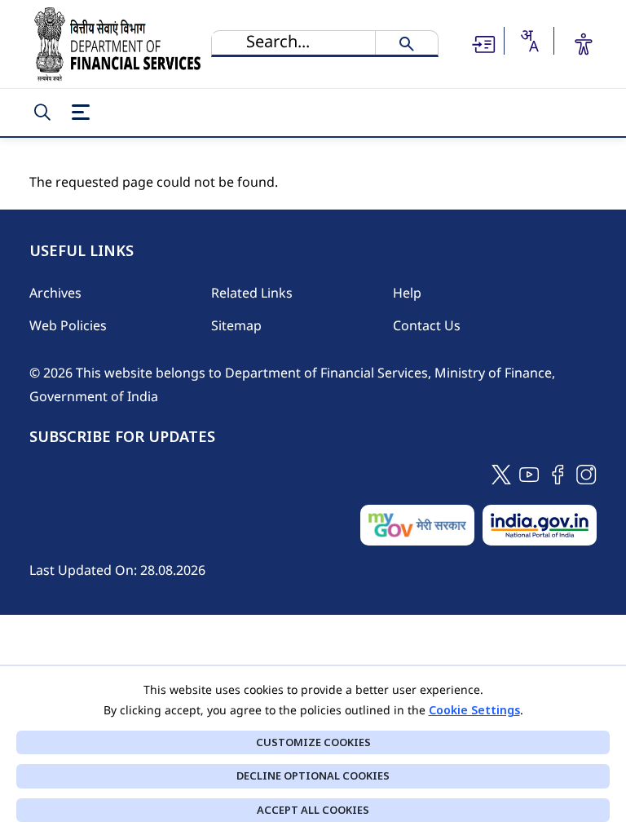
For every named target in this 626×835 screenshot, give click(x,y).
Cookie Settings (474, 710)
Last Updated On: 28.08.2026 (117, 570)
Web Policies (68, 325)
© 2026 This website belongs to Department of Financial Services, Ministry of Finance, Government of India (292, 384)
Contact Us (427, 325)
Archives (55, 293)
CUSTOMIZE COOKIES (313, 742)
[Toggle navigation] (81, 112)
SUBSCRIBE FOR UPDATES (122, 437)
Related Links (252, 293)
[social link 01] (501, 473)
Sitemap (236, 325)
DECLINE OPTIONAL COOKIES (313, 775)
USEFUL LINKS (81, 251)
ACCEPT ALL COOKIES (313, 809)
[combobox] (529, 41)
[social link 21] (558, 473)
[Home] (117, 44)
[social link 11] (529, 473)
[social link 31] (586, 473)
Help (407, 293)
